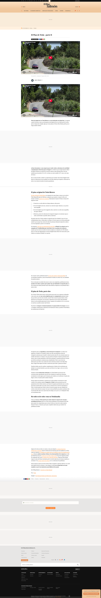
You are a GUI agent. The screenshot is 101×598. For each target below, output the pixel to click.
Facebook (79, 10)
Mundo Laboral (24, 553)
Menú (24, 6)
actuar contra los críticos (44, 460)
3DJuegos (31, 574)
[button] (38, 80)
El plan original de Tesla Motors (38, 195)
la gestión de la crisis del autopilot (50, 457)
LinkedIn (64, 559)
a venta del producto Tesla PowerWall (56, 275)
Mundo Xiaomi (23, 580)
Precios (31, 28)
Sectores (26, 10)
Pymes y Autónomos (75, 576)
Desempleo (67, 10)
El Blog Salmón (50, 5)
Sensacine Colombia (40, 589)
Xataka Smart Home (24, 579)
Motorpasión (58, 574)
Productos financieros (45, 553)
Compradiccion (66, 577)
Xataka (22, 574)
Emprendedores (42, 478)
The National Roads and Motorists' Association (46, 475)
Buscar (78, 565)
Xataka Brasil (23, 589)
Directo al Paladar (50, 574)
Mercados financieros (47, 10)
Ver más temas (25, 560)
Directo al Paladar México (50, 588)
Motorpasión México (58, 588)
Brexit (22, 555)
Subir (77, 569)
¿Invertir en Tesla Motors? (46, 470)
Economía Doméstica (35, 553)
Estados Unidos (34, 555)
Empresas (37, 478)
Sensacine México (42, 587)
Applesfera (23, 577)
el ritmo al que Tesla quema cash (48, 455)
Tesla (35, 472)
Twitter (77, 10)
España (61, 10)
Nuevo (76, 6)
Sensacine (40, 574)
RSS (60, 559)
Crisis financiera (24, 557)
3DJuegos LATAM (33, 587)
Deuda (32, 557)
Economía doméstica (35, 10)
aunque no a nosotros (44, 198)
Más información (58, 596)
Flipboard (75, 10)
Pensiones (43, 557)
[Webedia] (24, 569)
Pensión (35, 28)
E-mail (44, 39)
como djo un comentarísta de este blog (46, 226)
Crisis (56, 10)
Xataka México (23, 587)
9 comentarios (35, 39)
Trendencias (66, 574)
